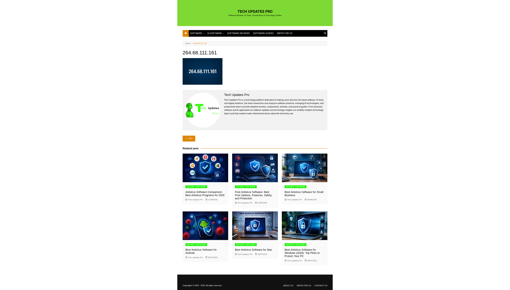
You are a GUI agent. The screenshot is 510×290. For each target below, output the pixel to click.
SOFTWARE (196, 33)
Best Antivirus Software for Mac (253, 249)
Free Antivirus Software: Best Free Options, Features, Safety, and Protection (253, 195)
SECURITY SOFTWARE (196, 187)
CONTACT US (320, 286)
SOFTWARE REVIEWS (238, 33)
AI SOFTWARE (214, 33)
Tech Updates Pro (195, 200)
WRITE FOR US (284, 33)
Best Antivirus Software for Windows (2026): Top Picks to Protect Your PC (302, 253)
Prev (190, 138)
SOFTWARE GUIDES (263, 33)
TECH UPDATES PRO (255, 11)
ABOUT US (288, 286)
